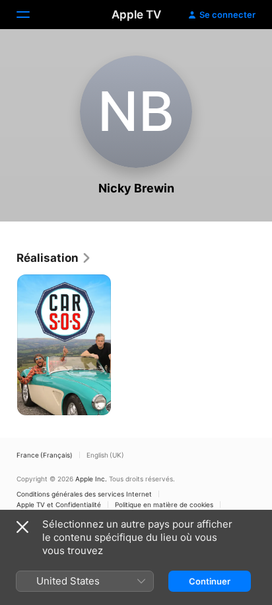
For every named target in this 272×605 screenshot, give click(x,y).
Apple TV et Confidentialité (59, 504)
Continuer (209, 581)
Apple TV (136, 14)
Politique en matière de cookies (164, 504)
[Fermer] (22, 527)
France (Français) (45, 455)
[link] (54, 258)
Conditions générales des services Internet (84, 494)
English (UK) (105, 455)
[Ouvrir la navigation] (31, 14)
